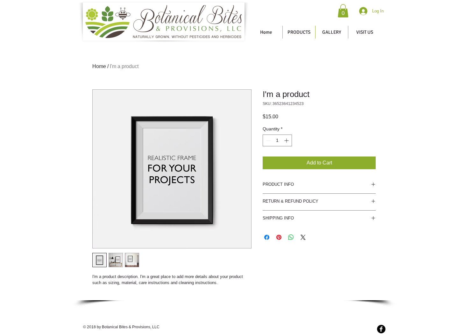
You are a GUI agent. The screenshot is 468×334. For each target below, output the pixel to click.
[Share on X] (303, 237)
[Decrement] (268, 140)
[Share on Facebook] (267, 237)
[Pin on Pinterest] (279, 237)
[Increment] (287, 140)
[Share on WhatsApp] (291, 237)
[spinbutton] (277, 140)
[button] (343, 10)
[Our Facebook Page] (381, 329)
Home (99, 66)
